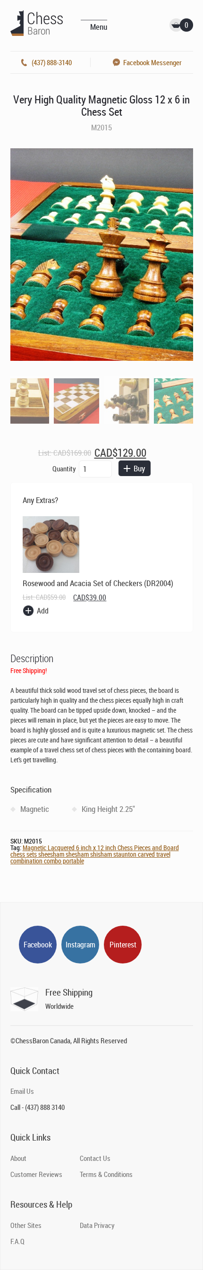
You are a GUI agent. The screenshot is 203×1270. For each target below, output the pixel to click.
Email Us (22, 1091)
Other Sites (26, 1225)
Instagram (80, 944)
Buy (139, 468)
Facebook (38, 944)
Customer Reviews (36, 1174)
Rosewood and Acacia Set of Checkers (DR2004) (98, 583)
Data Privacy (97, 1225)
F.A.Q (17, 1241)
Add (43, 610)
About (18, 1158)
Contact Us (95, 1158)
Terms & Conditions (106, 1174)
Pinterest (123, 944)
